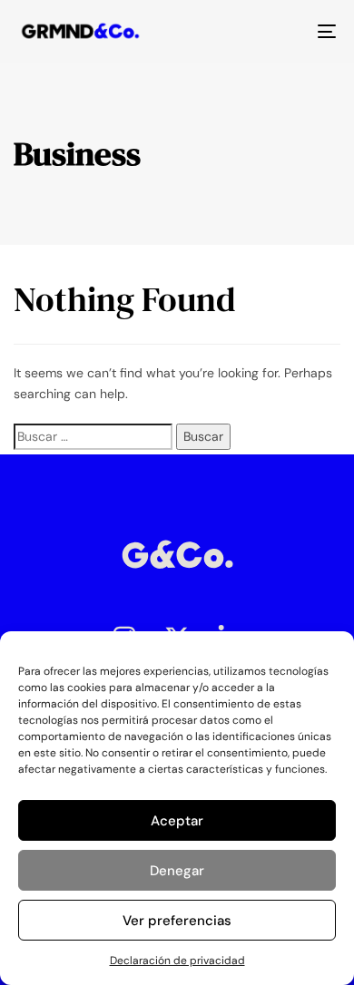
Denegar (177, 871)
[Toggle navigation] (283, 31)
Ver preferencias (177, 921)
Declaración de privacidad (177, 960)
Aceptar (177, 821)
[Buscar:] (93, 437)
